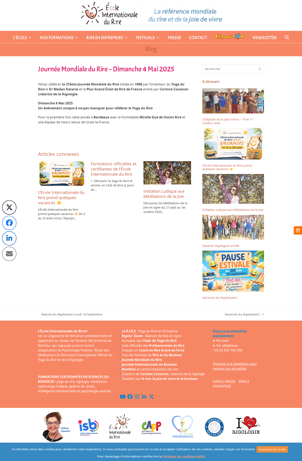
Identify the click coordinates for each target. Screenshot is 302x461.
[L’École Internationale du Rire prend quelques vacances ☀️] (62, 174)
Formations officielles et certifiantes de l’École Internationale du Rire (113, 169)
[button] (287, 38)
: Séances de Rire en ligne (151, 336)
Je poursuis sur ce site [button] (272, 449)
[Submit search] (260, 69)
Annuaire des (149, 340)
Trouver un (153, 350)
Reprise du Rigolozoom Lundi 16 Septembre (70, 314)
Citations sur (160, 379)
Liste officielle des (153, 345)
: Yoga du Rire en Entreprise (150, 331)
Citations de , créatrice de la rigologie (163, 374)
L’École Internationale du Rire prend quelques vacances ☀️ (61, 197)
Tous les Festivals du (152, 355)
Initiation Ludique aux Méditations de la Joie (164, 193)
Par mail (222, 340)
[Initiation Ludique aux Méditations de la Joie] (167, 173)
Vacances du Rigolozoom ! (243, 314)
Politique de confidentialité (183, 456)
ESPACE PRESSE (224, 381)
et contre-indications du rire (150, 369)
